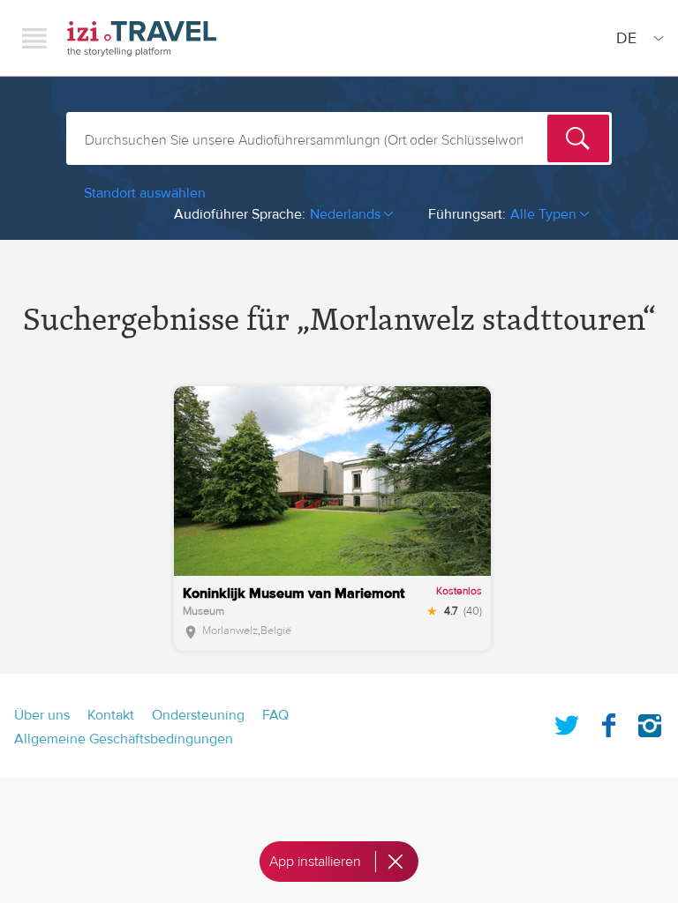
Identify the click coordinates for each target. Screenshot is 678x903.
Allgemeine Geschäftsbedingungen (123, 739)
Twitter (567, 722)
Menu (34, 38)
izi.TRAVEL (141, 38)
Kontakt (110, 715)
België (275, 630)
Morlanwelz (230, 630)
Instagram (650, 722)
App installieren (315, 861)
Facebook (608, 722)
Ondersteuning (198, 715)
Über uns (42, 715)
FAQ (275, 715)
